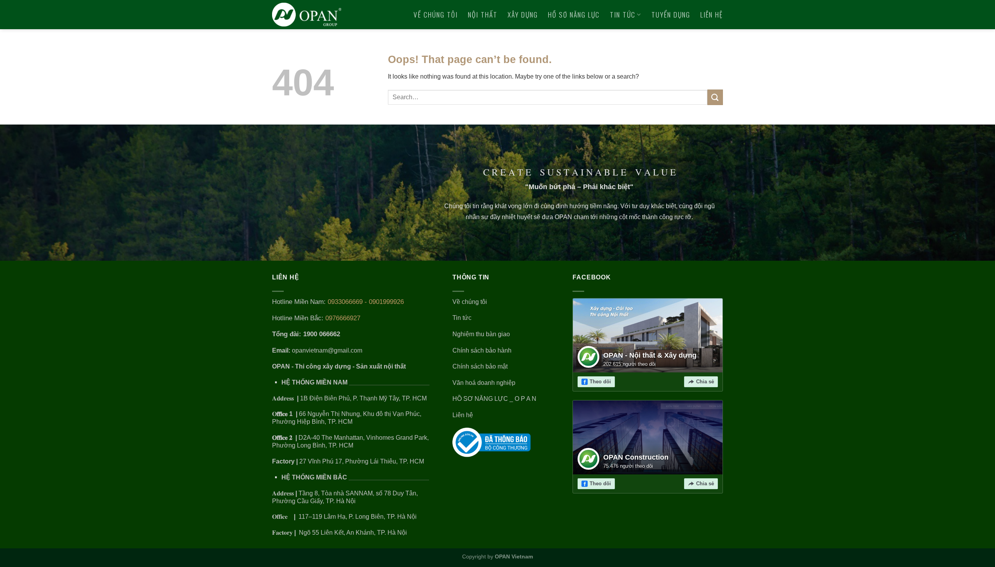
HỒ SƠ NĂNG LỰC (574, 14)
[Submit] (715, 97)
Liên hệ (711, 14)
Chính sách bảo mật (480, 366)
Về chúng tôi (436, 14)
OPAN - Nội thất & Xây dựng (649, 355)
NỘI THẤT (483, 14)
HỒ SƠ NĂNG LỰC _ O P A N (495, 398)
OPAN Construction (636, 457)
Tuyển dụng (670, 14)
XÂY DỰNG (523, 14)
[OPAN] (306, 14)
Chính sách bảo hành (481, 350)
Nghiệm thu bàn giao (481, 334)
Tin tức (622, 14)
